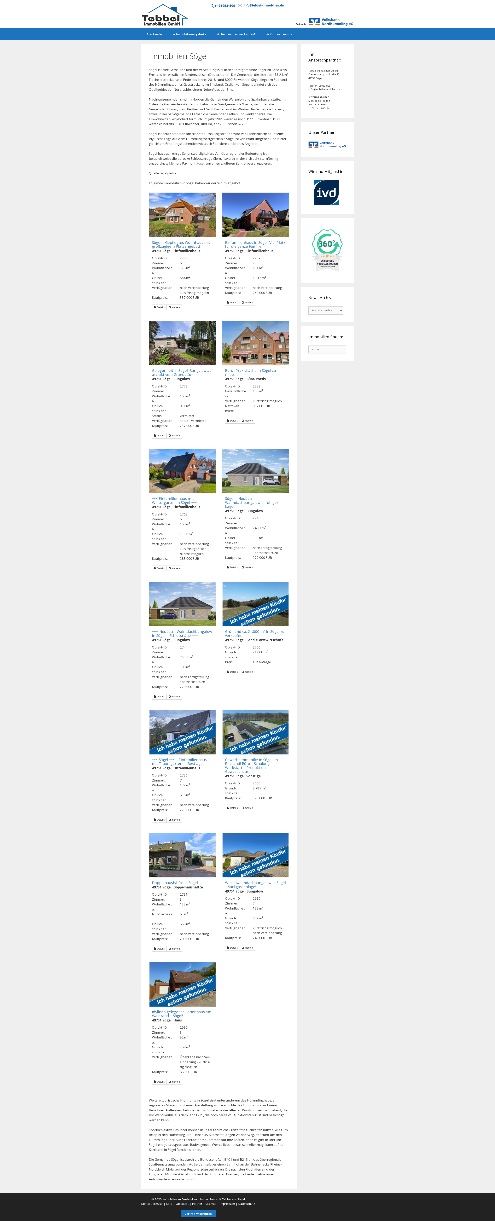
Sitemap (211, 1204)
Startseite (154, 34)
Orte (169, 1204)
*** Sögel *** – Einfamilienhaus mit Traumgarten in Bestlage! (179, 761)
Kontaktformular (152, 1204)
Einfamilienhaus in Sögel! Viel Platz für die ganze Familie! (255, 244)
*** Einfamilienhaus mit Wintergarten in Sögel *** (174, 500)
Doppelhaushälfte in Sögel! (175, 882)
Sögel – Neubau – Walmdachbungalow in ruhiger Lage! (251, 502)
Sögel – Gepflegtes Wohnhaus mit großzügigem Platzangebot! (181, 244)
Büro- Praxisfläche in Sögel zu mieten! (250, 372)
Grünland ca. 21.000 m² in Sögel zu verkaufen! (254, 633)
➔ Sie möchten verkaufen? (236, 34)
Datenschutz (246, 1204)
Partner (197, 1204)
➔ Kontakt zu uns (279, 34)
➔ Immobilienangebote (189, 34)
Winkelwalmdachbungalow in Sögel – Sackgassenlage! (255, 884)
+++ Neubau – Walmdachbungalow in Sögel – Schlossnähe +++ (182, 633)
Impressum (227, 1204)
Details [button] (160, 307)
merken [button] (175, 307)
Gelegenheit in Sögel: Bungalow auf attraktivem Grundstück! (182, 372)
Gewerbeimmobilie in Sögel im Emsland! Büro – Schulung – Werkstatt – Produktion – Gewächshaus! (251, 765)
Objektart (182, 1204)
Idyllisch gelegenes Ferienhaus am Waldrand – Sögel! (181, 1013)
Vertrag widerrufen (198, 1214)
